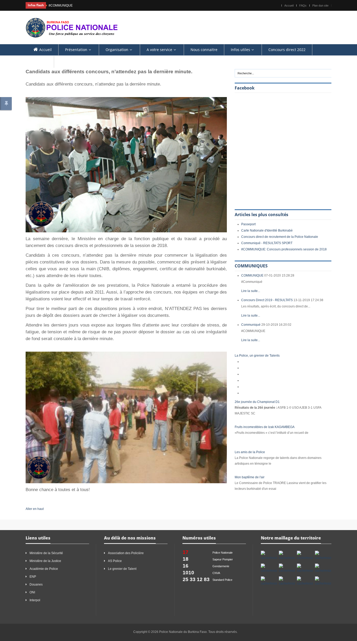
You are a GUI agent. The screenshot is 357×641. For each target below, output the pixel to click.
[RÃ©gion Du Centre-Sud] (269, 581)
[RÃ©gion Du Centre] (269, 568)
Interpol (35, 600)
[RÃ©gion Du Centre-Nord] (305, 568)
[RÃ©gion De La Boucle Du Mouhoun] (287, 556)
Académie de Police (44, 569)
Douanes (36, 584)
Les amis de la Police (250, 452)
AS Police (115, 561)
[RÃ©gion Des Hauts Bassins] (323, 556)
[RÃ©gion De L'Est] (269, 556)
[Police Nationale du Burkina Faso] (72, 27)
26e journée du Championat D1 (257, 402)
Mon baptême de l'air (249, 477)
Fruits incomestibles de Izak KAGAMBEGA (265, 427)
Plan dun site (320, 5)
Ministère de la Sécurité (46, 553)
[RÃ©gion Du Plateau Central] (305, 581)
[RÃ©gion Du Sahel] (323, 581)
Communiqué (251, 325)
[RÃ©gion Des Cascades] (305, 556)
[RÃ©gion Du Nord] (287, 581)
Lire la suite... (250, 291)
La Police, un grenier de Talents (257, 355)
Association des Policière (126, 553)
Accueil (288, 5)
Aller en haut (35, 509)
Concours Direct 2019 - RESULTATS (267, 300)
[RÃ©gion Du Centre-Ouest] (323, 568)
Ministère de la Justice (45, 561)
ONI (32, 592)
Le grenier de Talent (122, 569)
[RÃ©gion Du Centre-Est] (287, 568)
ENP (33, 576)
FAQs (303, 5)
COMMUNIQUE (252, 275)
